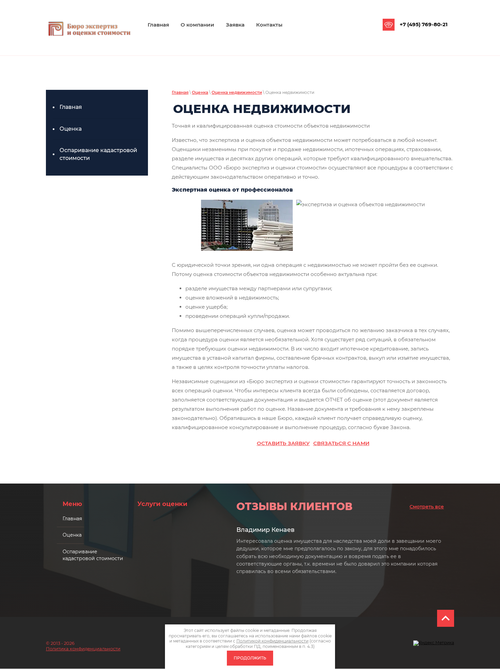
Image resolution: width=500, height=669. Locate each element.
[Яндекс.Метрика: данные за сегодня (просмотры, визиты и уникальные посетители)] (433, 643)
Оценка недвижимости (237, 92)
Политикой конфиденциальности (272, 640)
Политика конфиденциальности (83, 648)
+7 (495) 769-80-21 (424, 24)
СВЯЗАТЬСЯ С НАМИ (341, 443)
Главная (180, 92)
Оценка (200, 92)
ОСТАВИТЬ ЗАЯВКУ (283, 443)
